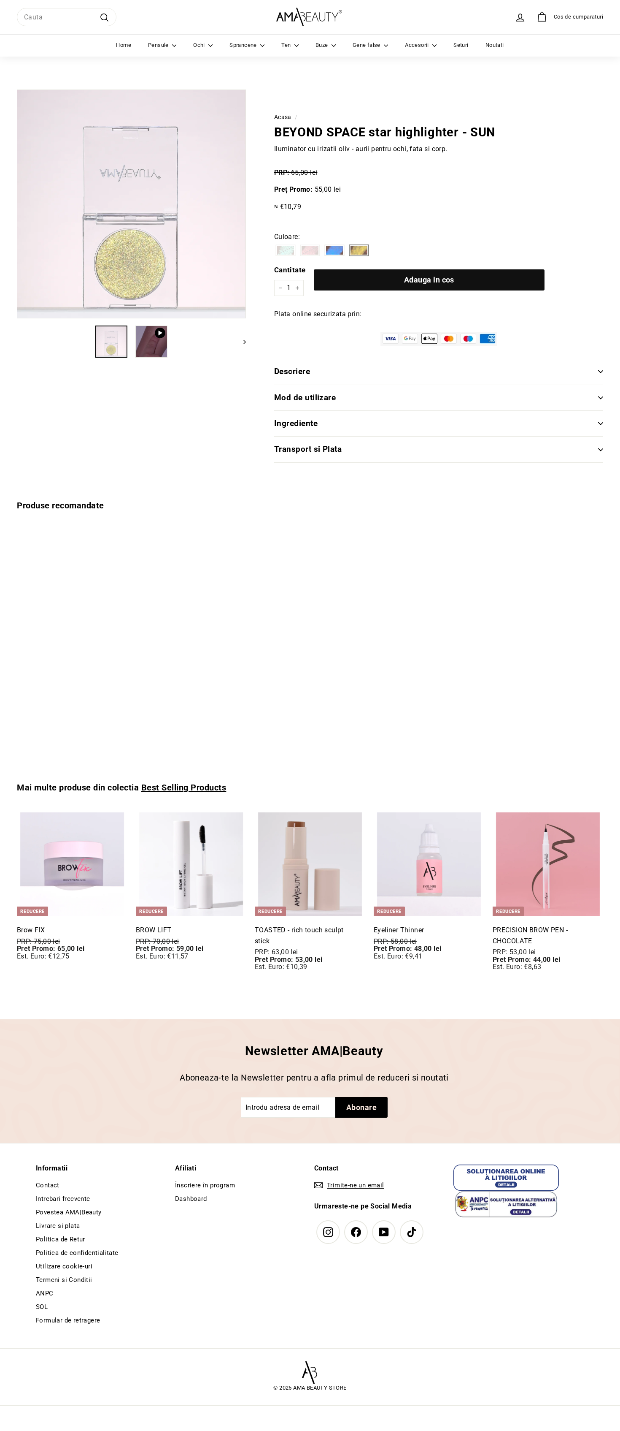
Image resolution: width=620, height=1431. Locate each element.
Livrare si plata (58, 1226)
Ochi (199, 45)
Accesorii (417, 45)
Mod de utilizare (305, 397)
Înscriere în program (205, 1185)
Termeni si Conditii (64, 1280)
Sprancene (243, 45)
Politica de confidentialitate (77, 1253)
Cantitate (290, 270)
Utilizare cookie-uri (64, 1266)
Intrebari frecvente (63, 1199)
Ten (286, 45)
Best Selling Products (183, 787)
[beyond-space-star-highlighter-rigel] (334, 251)
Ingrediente (296, 423)
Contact (47, 1185)
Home (123, 45)
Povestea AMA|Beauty (69, 1212)
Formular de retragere (68, 1320)
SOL (42, 1307)
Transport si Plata (308, 449)
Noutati (494, 45)
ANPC (45, 1293)
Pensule (159, 45)
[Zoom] (131, 204)
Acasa (282, 117)
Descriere (292, 371)
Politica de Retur (60, 1239)
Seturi (460, 45)
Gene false (367, 45)
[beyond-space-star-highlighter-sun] (359, 251)
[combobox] (66, 17)
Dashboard (191, 1199)
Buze (322, 45)
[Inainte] (240, 341)
